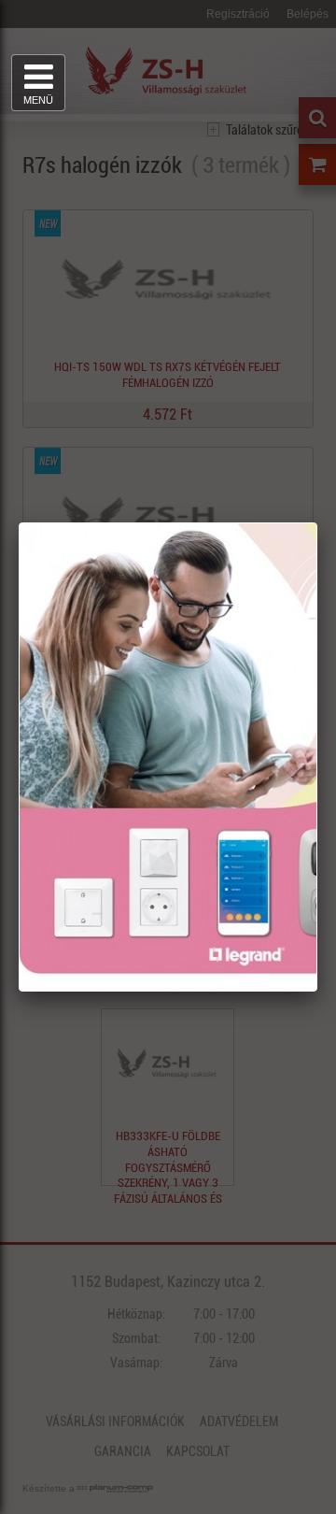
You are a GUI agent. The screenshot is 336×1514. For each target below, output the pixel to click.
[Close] (316, 523)
